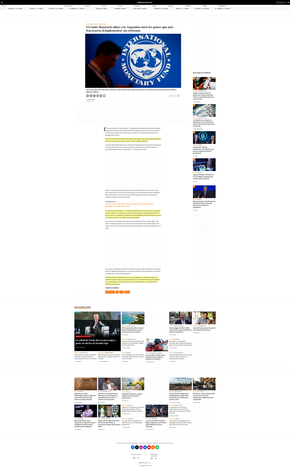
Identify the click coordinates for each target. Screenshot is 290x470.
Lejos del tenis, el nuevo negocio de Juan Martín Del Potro (204, 329)
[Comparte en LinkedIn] (97, 95)
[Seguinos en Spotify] (157, 447)
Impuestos (137, 6)
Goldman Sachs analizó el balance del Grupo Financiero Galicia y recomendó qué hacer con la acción (203, 96)
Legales (154, 6)
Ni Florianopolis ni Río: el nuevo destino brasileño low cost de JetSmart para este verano (133, 330)
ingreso (127, 292)
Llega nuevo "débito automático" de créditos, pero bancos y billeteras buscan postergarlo (203, 150)
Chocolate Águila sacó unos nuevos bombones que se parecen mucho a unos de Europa (133, 357)
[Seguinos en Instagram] (141, 447)
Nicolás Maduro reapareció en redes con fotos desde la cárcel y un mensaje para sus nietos (180, 357)
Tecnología (188, 6)
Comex (204, 6)
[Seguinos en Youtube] (149, 447)
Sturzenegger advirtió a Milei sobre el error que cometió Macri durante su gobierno (180, 330)
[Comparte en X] (91, 95)
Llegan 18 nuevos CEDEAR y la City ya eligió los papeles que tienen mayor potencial (203, 177)
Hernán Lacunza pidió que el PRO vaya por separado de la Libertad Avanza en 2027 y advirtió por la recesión (108, 397)
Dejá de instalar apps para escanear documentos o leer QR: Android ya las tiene (109, 357)
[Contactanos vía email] (134, 458)
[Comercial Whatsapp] (156, 458)
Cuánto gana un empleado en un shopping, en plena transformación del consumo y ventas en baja (180, 423)
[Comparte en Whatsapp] (94, 95)
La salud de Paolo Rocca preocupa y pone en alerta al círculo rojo (95, 341)
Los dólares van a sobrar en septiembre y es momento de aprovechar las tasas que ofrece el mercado (204, 123)
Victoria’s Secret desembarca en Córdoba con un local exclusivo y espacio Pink (132, 423)
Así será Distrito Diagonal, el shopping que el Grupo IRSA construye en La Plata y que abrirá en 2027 (179, 397)
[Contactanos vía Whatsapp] (138, 458)
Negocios (170, 6)
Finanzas (120, 6)
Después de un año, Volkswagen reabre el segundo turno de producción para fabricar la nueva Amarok (85, 397)
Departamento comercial (154, 455)
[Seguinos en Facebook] (133, 447)
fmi (117, 292)
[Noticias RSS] (153, 447)
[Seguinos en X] (137, 447)
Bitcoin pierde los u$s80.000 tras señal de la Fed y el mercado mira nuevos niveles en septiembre (204, 204)
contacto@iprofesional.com (145, 465)
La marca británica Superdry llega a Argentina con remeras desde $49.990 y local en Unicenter (156, 424)
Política (104, 6)
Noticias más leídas (82, 307)
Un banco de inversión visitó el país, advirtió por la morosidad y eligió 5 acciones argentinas (133, 343)
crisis (133, 149)
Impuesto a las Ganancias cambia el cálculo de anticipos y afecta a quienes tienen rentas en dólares (133, 409)
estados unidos (110, 292)
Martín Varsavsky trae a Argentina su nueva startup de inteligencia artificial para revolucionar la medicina (84, 424)
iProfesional (89, 24)
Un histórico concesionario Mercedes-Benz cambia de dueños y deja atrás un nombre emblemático (180, 343)
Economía (87, 6)
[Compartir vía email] (104, 95)
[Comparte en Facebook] (87, 95)
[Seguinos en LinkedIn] (145, 447)
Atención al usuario (136, 454)
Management (222, 6)
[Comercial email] (152, 458)
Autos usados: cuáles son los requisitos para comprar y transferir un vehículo (155, 357)
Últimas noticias (69, 6)
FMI (129, 128)
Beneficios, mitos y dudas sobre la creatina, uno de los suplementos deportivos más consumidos (204, 397)
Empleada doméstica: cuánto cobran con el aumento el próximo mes (132, 396)
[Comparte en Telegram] (101, 95)
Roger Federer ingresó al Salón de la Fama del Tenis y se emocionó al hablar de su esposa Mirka (109, 424)
